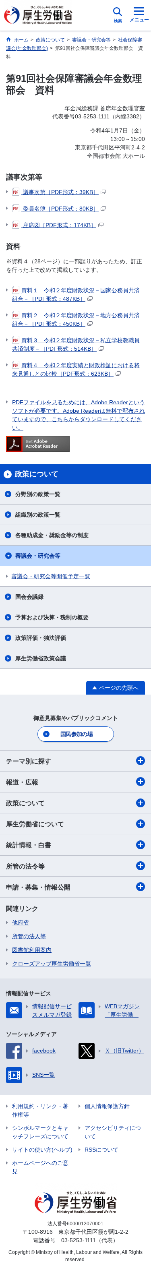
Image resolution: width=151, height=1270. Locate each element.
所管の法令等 (25, 866)
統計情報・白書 (28, 845)
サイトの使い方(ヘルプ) (42, 1149)
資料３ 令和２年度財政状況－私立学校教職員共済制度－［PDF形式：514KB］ (76, 344)
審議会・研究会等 (37, 555)
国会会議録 (29, 597)
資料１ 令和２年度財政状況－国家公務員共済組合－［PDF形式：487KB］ (76, 294)
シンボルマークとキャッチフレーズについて (40, 1132)
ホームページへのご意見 (40, 1167)
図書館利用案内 (32, 950)
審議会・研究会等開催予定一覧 (50, 576)
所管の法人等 (29, 936)
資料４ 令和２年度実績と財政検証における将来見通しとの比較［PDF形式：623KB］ (76, 369)
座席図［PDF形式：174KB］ (58, 225)
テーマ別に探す (28, 761)
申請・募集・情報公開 (38, 887)
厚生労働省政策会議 (40, 658)
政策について (25, 803)
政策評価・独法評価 (40, 638)
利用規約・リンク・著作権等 (40, 1110)
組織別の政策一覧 (37, 514)
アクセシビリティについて (113, 1132)
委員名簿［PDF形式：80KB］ (60, 208)
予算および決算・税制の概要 (52, 617)
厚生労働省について (35, 824)
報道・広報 (22, 782)
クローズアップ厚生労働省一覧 (51, 963)
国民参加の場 (76, 734)
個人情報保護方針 (107, 1106)
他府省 (20, 922)
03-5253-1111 (78, 1240)
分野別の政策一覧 (37, 494)
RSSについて (101, 1149)
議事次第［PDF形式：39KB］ (60, 192)
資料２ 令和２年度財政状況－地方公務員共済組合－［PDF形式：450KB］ (76, 319)
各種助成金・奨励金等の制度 (52, 535)
